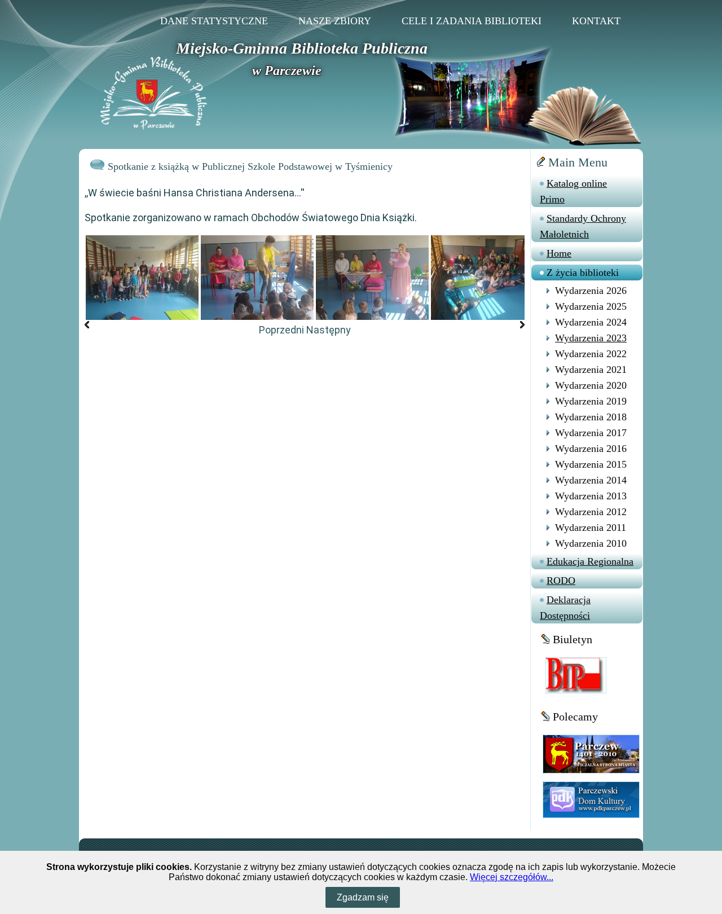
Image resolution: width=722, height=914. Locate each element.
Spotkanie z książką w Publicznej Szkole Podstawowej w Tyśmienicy (250, 166)
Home (559, 253)
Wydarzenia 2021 (591, 369)
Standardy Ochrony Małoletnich (583, 226)
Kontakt (596, 21)
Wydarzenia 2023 (591, 338)
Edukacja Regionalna (590, 561)
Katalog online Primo (573, 191)
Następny (328, 330)
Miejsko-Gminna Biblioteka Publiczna (302, 48)
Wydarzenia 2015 (591, 464)
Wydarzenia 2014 (591, 480)
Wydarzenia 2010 (591, 543)
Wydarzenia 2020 (591, 385)
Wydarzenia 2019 (591, 401)
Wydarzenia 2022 (591, 353)
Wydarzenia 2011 (590, 527)
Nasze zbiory (334, 21)
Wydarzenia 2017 (591, 432)
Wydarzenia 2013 (591, 496)
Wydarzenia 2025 (591, 306)
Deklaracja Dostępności (565, 607)
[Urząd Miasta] (591, 753)
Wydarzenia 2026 (591, 290)
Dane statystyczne (214, 21)
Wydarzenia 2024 (591, 322)
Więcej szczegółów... (511, 877)
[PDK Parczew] (591, 799)
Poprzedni (281, 330)
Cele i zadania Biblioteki (472, 21)
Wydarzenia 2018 (591, 417)
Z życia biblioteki (583, 272)
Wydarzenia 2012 (591, 511)
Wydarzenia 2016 (591, 448)
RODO (561, 580)
